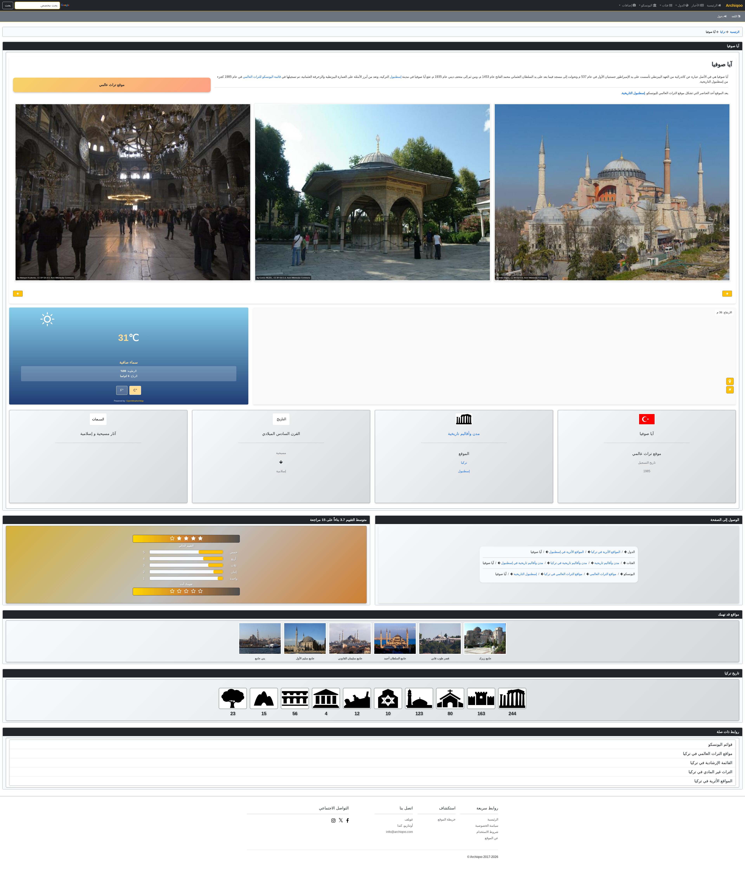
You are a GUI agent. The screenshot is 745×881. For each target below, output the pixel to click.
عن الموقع (491, 838)
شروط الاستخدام (487, 831)
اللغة (734, 16)
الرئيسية (712, 5)
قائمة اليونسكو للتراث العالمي (262, 76)
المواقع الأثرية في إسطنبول (566, 552)
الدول (681, 5)
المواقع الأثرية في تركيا (605, 552)
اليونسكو (646, 5)
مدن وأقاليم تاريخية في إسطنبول (521, 563)
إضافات (626, 5)
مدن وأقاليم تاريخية (464, 433)
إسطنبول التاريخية (525, 574)
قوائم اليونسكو (720, 744)
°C (135, 390)
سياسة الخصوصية (486, 825)
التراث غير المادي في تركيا (710, 772)
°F (121, 390)
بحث (8, 5)
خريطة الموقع (447, 819)
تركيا (722, 31)
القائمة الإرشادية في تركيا (711, 763)
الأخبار (695, 5)
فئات (665, 5)
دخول (720, 16)
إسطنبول (395, 76)
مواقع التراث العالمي (602, 574)
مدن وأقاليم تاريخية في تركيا (568, 563)
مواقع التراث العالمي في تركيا (562, 574)
